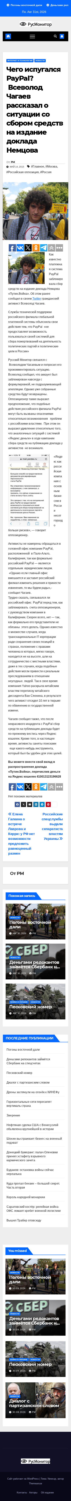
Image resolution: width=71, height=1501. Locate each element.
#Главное (37, 166)
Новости (40, 61)
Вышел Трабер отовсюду (24, 1220)
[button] (55, 36)
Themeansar (35, 1483)
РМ (13, 162)
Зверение (13, 1115)
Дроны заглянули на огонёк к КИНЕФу (33, 1092)
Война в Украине (19, 1002)
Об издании (47, 1492)
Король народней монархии (26, 1197)
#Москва (51, 166)
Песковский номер (30, 1006)
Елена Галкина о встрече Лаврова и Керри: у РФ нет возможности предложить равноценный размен (21, 833)
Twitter (36, 298)
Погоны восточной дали (30, 924)
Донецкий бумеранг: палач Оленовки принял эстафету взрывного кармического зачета (32, 1156)
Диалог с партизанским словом (28, 1082)
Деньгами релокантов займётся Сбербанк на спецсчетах (34, 967)
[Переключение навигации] (32, 36)
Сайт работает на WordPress (23, 1478)
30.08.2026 (19, 1288)
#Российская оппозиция (22, 172)
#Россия (46, 172)
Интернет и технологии (19, 61)
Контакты (21, 1492)
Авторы (33, 1492)
